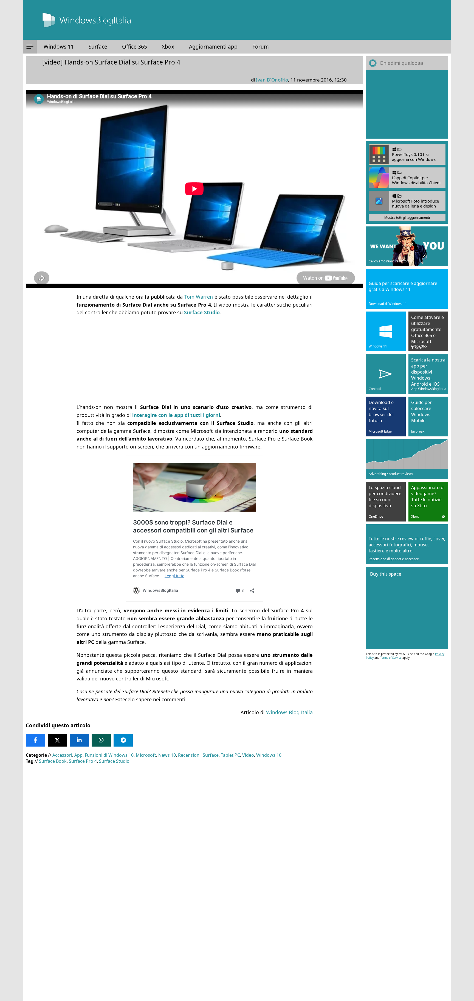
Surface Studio (114, 761)
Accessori (62, 755)
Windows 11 (59, 46)
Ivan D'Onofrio (272, 80)
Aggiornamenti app (213, 46)
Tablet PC (230, 755)
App (78, 755)
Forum (260, 46)
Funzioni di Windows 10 (109, 755)
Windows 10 (268, 755)
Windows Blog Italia (289, 712)
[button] (30, 47)
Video (248, 755)
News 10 (167, 755)
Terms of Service (391, 658)
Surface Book (53, 761)
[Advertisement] (190, 359)
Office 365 (134, 46)
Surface (98, 46)
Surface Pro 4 (83, 761)
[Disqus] (194, 926)
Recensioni (189, 755)
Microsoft (146, 755)
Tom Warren (198, 296)
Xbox (168, 46)
